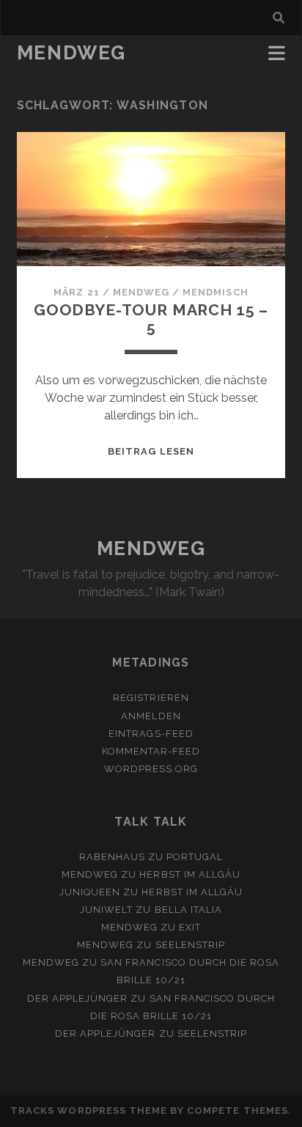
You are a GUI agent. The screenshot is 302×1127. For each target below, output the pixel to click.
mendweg (141, 292)
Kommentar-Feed (151, 751)
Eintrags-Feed (151, 733)
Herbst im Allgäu (189, 874)
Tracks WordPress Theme (88, 1110)
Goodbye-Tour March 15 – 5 (151, 319)
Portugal (194, 856)
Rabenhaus (112, 856)
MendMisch (215, 292)
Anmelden (150, 716)
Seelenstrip (190, 944)
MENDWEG (71, 53)
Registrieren (151, 697)
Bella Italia (189, 909)
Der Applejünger (77, 998)
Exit (190, 927)
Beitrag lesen (151, 451)
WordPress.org (151, 768)
